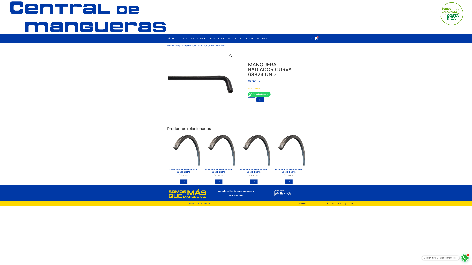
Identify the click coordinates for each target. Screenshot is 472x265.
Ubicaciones (215, 38)
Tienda (184, 38)
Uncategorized (179, 46)
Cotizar (249, 38)
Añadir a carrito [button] (183, 181)
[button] (230, 55)
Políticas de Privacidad (199, 203)
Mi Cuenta (262, 38)
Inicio (169, 46)
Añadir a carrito (260, 99)
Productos (197, 38)
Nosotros (233, 38)
